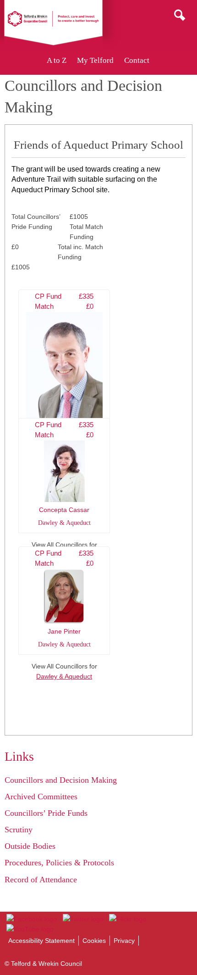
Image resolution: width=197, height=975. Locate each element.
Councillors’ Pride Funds (46, 813)
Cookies (94, 940)
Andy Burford (64, 372)
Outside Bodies (30, 846)
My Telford (95, 60)
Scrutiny (19, 829)
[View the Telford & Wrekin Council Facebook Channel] (32, 919)
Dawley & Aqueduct (64, 676)
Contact (136, 60)
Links (19, 756)
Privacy (124, 940)
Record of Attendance (41, 879)
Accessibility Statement (41, 940)
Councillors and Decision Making (61, 780)
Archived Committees (41, 796)
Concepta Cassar (64, 474)
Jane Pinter (64, 598)
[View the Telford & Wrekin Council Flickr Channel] (127, 919)
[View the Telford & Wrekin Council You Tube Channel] (30, 929)
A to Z (56, 60)
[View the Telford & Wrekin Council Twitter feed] (82, 919)
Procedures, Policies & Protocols (59, 862)
